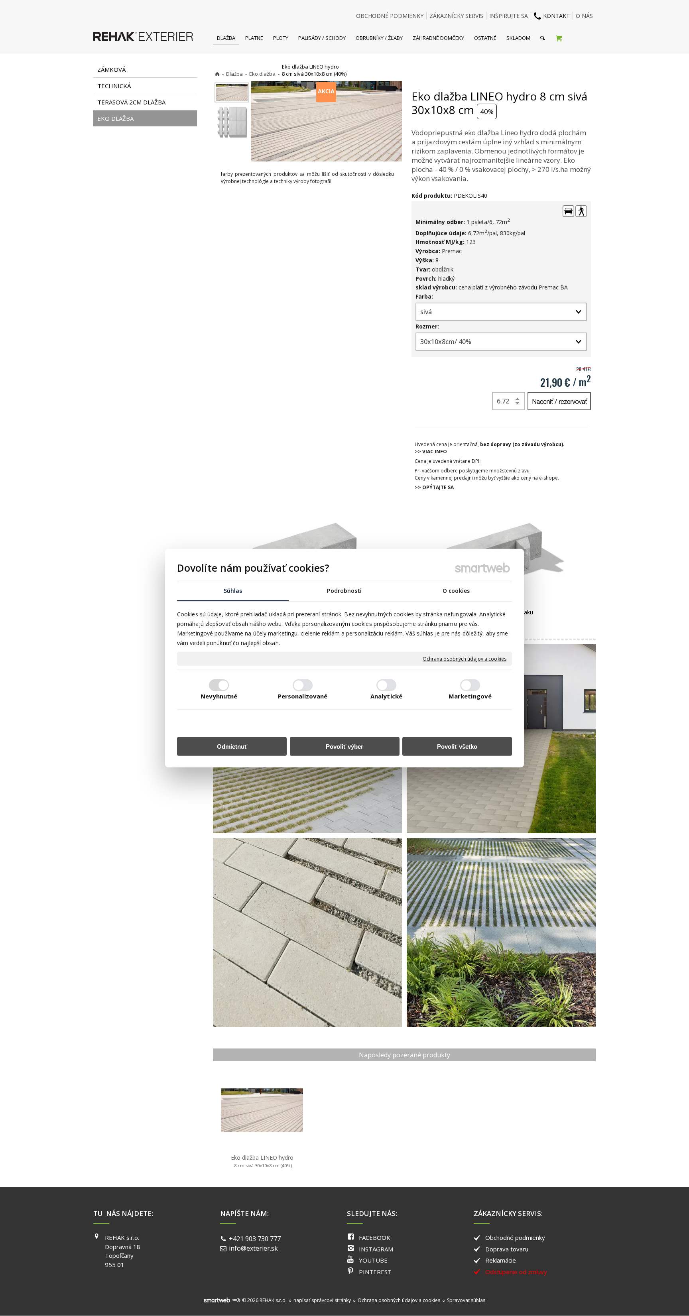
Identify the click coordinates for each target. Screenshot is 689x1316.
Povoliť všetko (457, 746)
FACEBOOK (374, 1237)
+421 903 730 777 (255, 1238)
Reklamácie (500, 1260)
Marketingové (470, 696)
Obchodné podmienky (515, 1237)
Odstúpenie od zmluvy (516, 1272)
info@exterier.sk (253, 1248)
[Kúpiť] (559, 401)
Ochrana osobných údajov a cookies (464, 658)
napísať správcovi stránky (322, 1300)
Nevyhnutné (219, 696)
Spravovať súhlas (466, 1300)
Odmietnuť (232, 746)
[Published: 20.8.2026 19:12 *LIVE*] (236, 1300)
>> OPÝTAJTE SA (434, 487)
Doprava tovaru (506, 1249)
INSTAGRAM (376, 1249)
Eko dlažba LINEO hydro (262, 1161)
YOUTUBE (373, 1260)
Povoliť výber (344, 746)
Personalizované (303, 696)
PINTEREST (375, 1272)
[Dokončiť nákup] (558, 38)
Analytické (386, 696)
